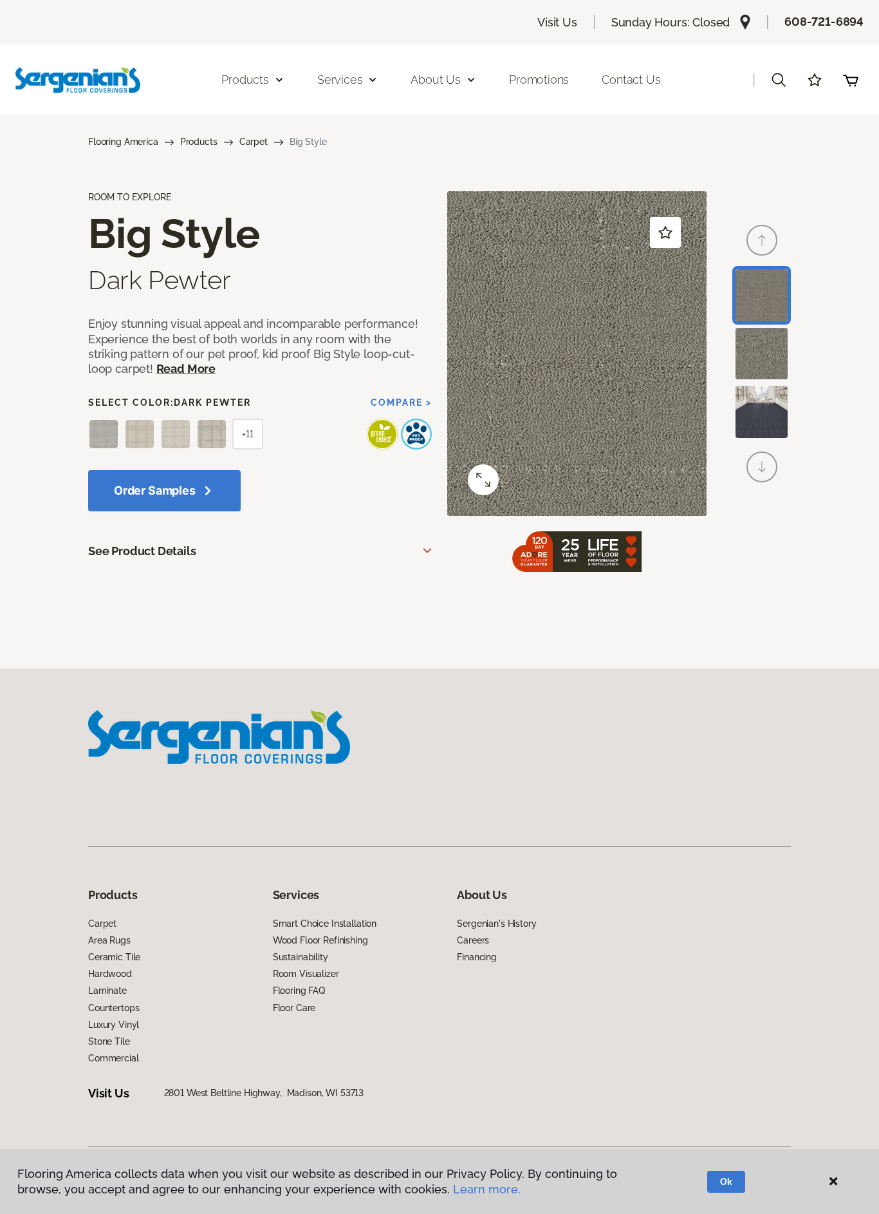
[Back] (761, 240)
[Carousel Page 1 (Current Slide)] (761, 295)
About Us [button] (436, 79)
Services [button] (340, 79)
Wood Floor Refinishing (320, 940)
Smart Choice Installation (325, 923)
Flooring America (123, 142)
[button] (778, 80)
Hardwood (110, 974)
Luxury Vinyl (113, 1025)
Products (198, 142)
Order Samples (155, 490)
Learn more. (487, 1189)
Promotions (539, 79)
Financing (477, 957)
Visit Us (557, 22)
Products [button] (245, 79)
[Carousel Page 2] (761, 354)
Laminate (107, 990)
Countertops (113, 1008)
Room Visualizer (306, 974)
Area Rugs (109, 940)
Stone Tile (109, 1041)
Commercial (113, 1058)
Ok (726, 1182)
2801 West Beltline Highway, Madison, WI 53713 (264, 1093)
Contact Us (631, 79)
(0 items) (850, 80)
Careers (473, 940)
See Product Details (142, 551)
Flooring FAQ (299, 990)
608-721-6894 (824, 21)
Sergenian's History (496, 923)
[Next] (761, 466)
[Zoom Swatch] (483, 479)
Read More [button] (186, 368)
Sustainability (300, 957)
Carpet (253, 142)
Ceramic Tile (114, 957)
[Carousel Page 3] (761, 412)
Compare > (401, 402)
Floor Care (294, 1008)
